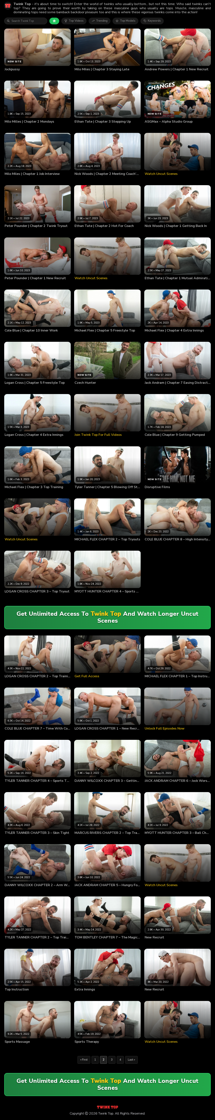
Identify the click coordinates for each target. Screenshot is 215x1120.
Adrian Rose (152, 944)
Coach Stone (82, 76)
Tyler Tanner (102, 494)
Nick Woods (96, 180)
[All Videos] (54, 21)
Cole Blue (11, 232)
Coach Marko (153, 389)
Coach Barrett (13, 285)
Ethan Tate (98, 128)
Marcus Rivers (100, 839)
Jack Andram (169, 389)
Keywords (154, 21)
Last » (131, 1060)
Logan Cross (29, 389)
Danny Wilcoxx (101, 787)
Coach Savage (13, 735)
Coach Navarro (14, 337)
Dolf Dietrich (82, 839)
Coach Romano (84, 337)
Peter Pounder (27, 232)
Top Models (127, 21)
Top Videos (76, 21)
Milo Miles (97, 76)
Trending (102, 21)
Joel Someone (26, 1048)
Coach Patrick (83, 128)
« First (84, 1060)
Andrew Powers (155, 337)
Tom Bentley (100, 944)
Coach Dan (81, 180)
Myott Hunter (100, 598)
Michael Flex (102, 337)
